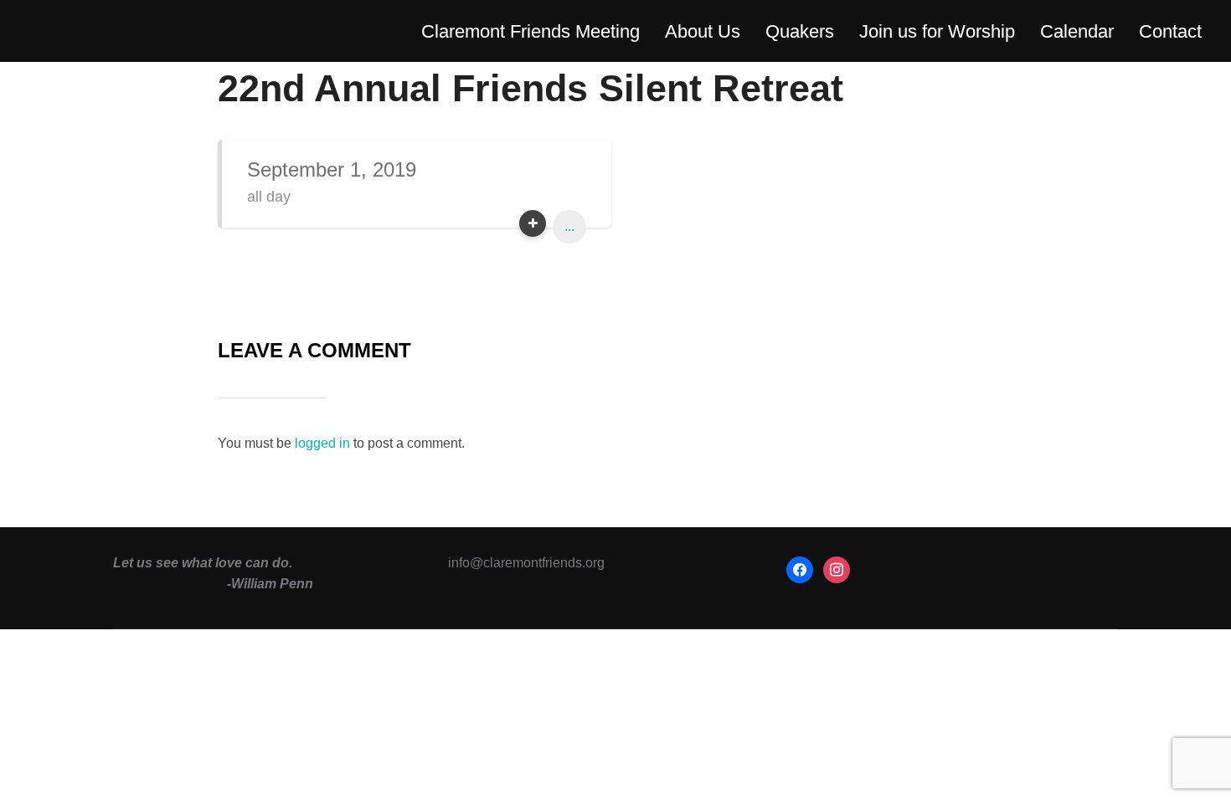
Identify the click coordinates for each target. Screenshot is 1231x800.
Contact (1170, 31)
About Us (702, 31)
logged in (322, 443)
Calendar (1077, 31)
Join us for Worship (937, 31)
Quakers (799, 31)
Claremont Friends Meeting (530, 31)
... (569, 226)
